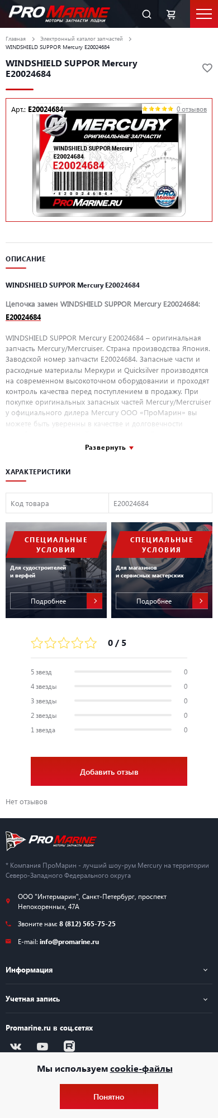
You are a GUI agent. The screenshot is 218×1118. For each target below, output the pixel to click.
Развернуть (105, 447)
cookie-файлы (141, 1068)
